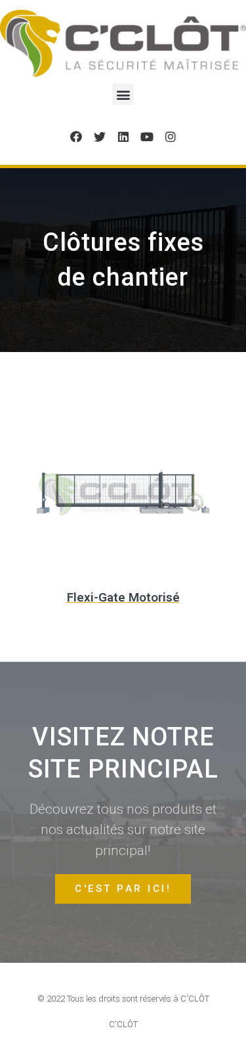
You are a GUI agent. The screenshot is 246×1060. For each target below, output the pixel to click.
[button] (123, 94)
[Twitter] (100, 136)
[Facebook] (76, 136)
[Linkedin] (123, 136)
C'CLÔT (123, 1024)
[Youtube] (147, 136)
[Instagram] (170, 136)
